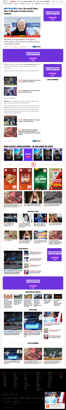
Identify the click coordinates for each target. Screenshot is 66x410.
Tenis (32, 3)
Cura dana (49, 375)
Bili (11, 140)
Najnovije (61, 376)
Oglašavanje (10, 398)
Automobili (38, 390)
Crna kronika (5, 377)
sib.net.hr (21, 402)
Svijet (4, 375)
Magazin (25, 1)
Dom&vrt (38, 375)
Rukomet (10, 3)
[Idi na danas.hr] (13, 1)
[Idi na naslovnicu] (7, 2)
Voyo (25, 388)
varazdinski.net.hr (33, 402)
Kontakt (33, 398)
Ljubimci (38, 380)
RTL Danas (4, 379)
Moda (37, 382)
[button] (5, 150)
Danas (4, 372)
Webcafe (30, 1)
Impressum (5, 398)
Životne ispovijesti (39, 388)
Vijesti (4, 374)
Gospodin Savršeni (27, 385)
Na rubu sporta (22, 3)
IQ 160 (41, 1)
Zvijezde (26, 374)
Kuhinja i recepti (39, 377)
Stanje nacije (5, 382)
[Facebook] (33, 46)
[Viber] (38, 46)
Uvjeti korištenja (15, 398)
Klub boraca (16, 3)
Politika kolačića (21, 398)
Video (61, 374)
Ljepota (38, 379)
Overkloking (50, 380)
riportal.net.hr (39, 402)
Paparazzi (26, 379)
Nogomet (5, 3)
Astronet (49, 374)
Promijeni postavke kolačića (39, 398)
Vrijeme (4, 385)
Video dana (50, 387)
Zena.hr (8, 402)
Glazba (26, 377)
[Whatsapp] (36, 46)
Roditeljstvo (38, 385)
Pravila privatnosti (28, 398)
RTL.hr (4, 402)
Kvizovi (49, 385)
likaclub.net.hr (15, 404)
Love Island (26, 382)
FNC (43, 3)
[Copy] (39, 46)
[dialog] (55, 400)
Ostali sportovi (38, 3)
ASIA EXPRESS (47, 1)
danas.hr (15, 46)
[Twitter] (35, 46)
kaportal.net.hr (26, 402)
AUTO (38, 1)
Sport (18, 1)
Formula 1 (47, 3)
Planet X (49, 382)
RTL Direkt (4, 380)
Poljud (9, 140)
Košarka (28, 3)
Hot (21, 1)
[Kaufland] (33, 164)
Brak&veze (38, 374)
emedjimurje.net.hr (16, 402)
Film (25, 375)
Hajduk (5, 140)
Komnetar (49, 379)
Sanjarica (61, 377)
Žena (34, 1)
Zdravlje (38, 387)
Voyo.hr (11, 402)
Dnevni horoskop (50, 377)
